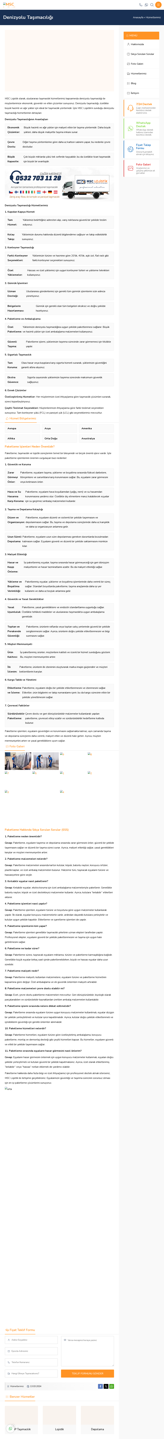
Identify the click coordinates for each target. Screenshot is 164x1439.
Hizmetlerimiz (153, 17)
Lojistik (59, 1429)
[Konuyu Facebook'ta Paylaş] (100, 1386)
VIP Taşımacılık (21, 1429)
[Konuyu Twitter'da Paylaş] (106, 1386)
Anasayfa (138, 17)
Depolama (97, 1429)
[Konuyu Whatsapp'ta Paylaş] (111, 1386)
